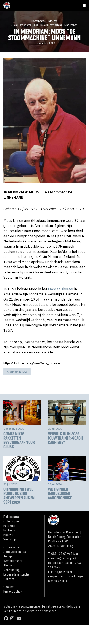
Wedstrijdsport (13, 561)
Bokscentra (11, 517)
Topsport (9, 556)
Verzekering (11, 570)
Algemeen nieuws (17, 371)
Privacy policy (12, 591)
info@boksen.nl (61, 572)
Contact (8, 579)
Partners (9, 530)
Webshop (9, 539)
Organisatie (11, 547)
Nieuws (52, 20)
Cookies (8, 587)
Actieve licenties (14, 552)
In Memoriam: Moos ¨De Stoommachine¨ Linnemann (46, 24)
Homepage (37, 20)
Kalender (9, 526)
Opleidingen (11, 521)
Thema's (9, 565)
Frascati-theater (60, 289)
